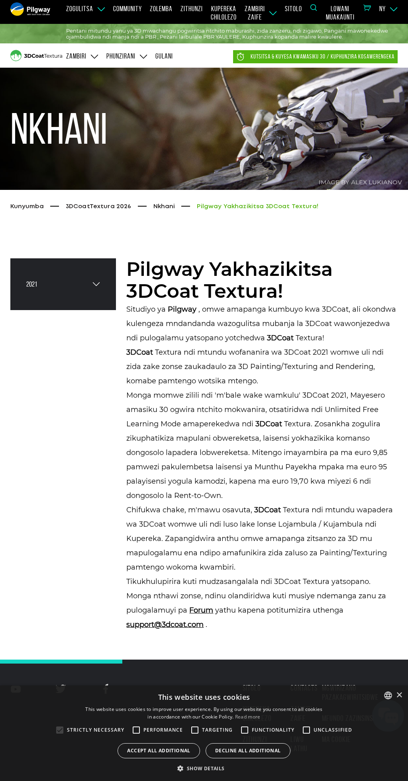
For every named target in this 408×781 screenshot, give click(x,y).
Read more (248, 716)
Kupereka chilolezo (224, 13)
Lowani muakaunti (340, 13)
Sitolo (293, 9)
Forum (201, 610)
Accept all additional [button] (158, 750)
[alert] (204, 733)
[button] (203, 767)
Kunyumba (27, 206)
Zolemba (161, 9)
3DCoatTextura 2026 (98, 206)
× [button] (399, 695)
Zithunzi (191, 9)
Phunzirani (120, 56)
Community (127, 9)
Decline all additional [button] (248, 750)
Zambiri (76, 56)
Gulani (164, 56)
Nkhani (164, 206)
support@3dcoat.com (165, 624)
